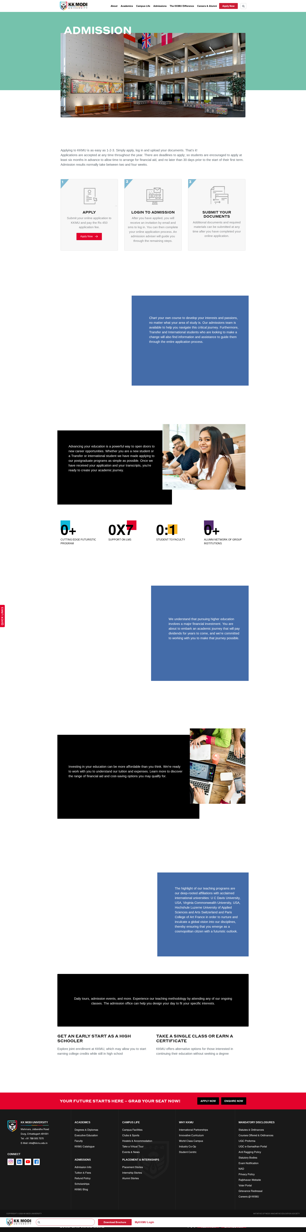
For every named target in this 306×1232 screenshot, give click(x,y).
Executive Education (86, 1135)
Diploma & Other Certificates (201, 360)
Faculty (79, 1141)
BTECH (178, 351)
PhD (146, 481)
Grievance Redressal (250, 1191)
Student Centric (188, 1152)
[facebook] (36, 1162)
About (114, 6)
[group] (81, 533)
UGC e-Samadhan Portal (253, 1146)
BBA (152, 351)
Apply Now (228, 6)
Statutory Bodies (248, 1157)
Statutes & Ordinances (251, 1130)
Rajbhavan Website (250, 1180)
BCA (152, 360)
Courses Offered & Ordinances (256, 1135)
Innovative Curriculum (191, 1135)
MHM (135, 481)
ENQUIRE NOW (233, 1101)
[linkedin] (19, 1162)
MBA (71, 481)
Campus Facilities (132, 1130)
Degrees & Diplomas (86, 1130)
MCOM (84, 481)
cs (76, 1152)
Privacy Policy (247, 1174)
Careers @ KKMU (249, 1196)
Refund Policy (83, 1178)
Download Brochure (115, 1222)
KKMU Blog (81, 1189)
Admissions (160, 6)
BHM (176, 360)
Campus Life (143, 6)
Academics (127, 6)
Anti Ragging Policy (250, 1152)
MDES (123, 481)
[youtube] (28, 1162)
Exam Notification (249, 1163)
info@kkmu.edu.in (38, 1143)
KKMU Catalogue (85, 1146)
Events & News (131, 1152)
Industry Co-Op (187, 1146)
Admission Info (83, 1167)
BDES (164, 360)
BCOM (164, 351)
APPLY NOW (208, 1101)
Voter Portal (245, 1185)
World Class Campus (191, 1141)
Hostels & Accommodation (137, 1141)
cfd (76, 1195)
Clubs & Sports (130, 1135)
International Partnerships (193, 1130)
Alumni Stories (130, 1178)
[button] (89, 236)
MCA (96, 481)
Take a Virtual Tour (132, 1146)
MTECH (109, 481)
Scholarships (82, 1184)
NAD (241, 1168)
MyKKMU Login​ (144, 1222)
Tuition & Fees (83, 1172)
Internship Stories (132, 1172)
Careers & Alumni (207, 6)
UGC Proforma (247, 1141)
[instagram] (10, 1162)
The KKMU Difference (182, 6)
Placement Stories (132, 1167)
